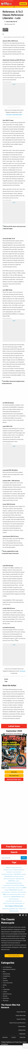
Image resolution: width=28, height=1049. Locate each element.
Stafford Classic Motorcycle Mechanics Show (14, 901)
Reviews (5, 996)
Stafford (22, 896)
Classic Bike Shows (8, 876)
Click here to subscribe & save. (14, 114)
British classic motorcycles (8, 869)
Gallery (5, 985)
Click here (22, 671)
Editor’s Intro (11, 880)
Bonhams (8, 867)
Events (5, 978)
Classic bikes (23, 874)
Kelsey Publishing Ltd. (8, 1042)
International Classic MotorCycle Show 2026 (11, 885)
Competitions (6, 976)
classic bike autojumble (17, 871)
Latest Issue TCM (19, 887)
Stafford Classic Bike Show (14, 898)
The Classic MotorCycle (14, 906)
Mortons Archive (13, 889)
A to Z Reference (7, 967)
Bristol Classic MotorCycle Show (16, 867)
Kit (3, 987)
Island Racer (21, 885)
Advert (14, 84)
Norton (19, 894)
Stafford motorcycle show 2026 (8, 903)
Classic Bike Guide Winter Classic (7, 874)
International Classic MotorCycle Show (14, 883)
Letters (24, 887)
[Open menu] (14, 7)
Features (5, 980)
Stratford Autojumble (18, 903)
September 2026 (14, 731)
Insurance (17, 880)
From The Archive (7, 982)
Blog (4, 971)
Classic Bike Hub (17, 874)
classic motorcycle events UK (18, 876)
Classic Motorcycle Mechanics (9, 878)
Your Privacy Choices (14, 955)
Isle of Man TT (4, 887)
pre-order (23, 894)
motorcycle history (13, 892)
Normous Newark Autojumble (11, 894)
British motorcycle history (19, 869)
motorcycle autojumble (6, 892)
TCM (23, 903)
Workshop (5, 1000)
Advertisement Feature (9, 969)
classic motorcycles (20, 878)
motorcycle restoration (22, 892)
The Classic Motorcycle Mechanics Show (10, 908)
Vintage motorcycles (13, 911)
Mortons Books (20, 889)
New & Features (7, 994)
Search (23, 857)
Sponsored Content (16, 896)
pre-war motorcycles (7, 896)
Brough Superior (9, 871)
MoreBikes (6, 889)
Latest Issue (6, 989)
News (4, 894)
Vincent (24, 908)
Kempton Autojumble (11, 887)
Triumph (20, 908)
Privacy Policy (18, 1042)
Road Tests (6, 998)
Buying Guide (6, 973)
